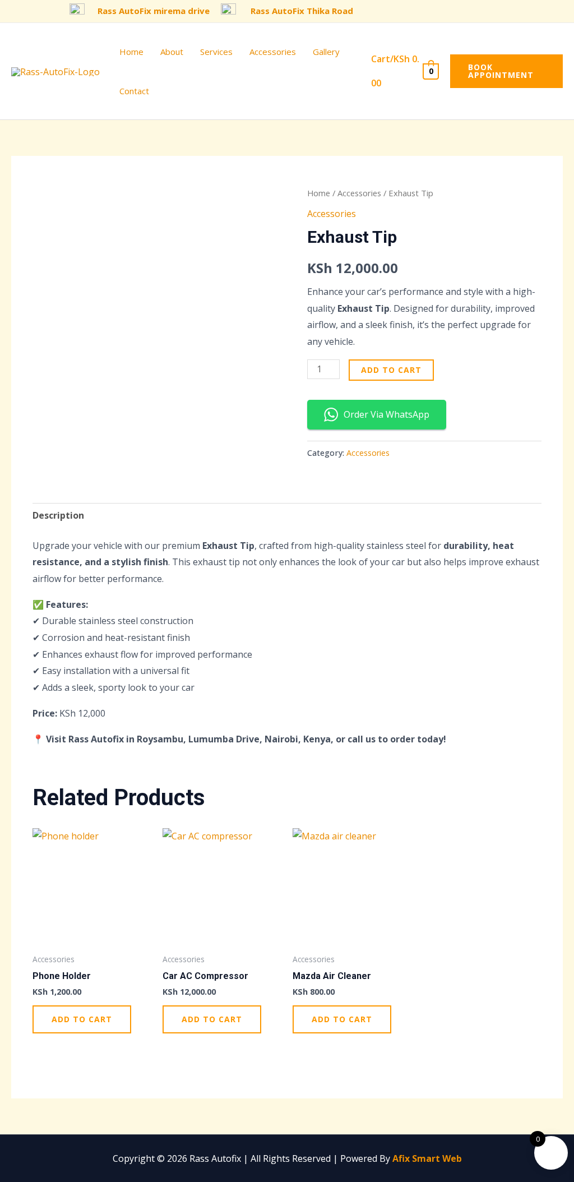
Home (131, 51)
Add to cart (391, 369)
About (171, 51)
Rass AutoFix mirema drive (154, 10)
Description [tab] (58, 515)
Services (216, 51)
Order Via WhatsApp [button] (386, 414)
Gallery (326, 51)
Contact (134, 90)
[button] (506, 71)
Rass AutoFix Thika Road (302, 10)
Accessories (272, 51)
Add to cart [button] (82, 1019)
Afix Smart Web (427, 1158)
